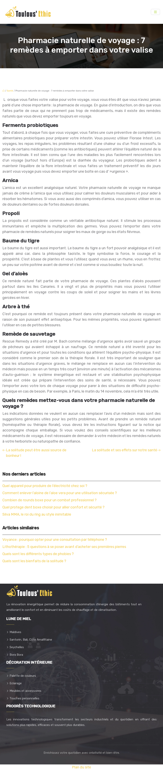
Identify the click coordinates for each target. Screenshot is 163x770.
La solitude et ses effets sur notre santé (124, 450)
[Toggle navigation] (155, 12)
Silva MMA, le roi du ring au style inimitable (36, 514)
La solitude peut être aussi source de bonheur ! (36, 453)
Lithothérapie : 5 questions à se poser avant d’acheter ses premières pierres (64, 547)
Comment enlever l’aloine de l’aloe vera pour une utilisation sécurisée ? (59, 493)
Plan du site (81, 767)
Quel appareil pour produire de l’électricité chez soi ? (44, 486)
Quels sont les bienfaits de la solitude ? (34, 561)
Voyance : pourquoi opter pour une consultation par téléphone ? (54, 539)
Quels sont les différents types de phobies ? (38, 554)
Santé (10, 91)
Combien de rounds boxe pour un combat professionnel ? (49, 500)
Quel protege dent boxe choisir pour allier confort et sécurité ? (53, 507)
